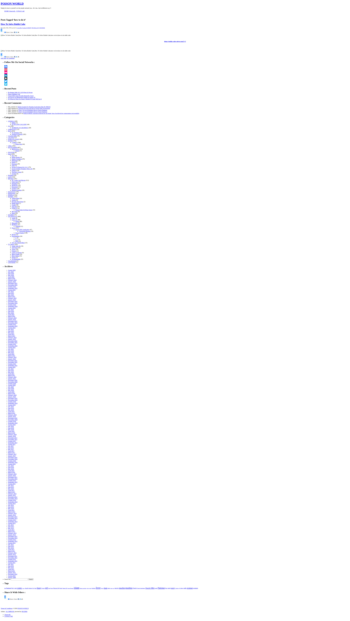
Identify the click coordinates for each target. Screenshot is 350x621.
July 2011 (11, 564)
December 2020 (12, 380)
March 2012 (11, 551)
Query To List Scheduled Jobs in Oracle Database (33, 110)
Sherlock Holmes (17, 190)
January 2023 (12, 339)
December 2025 (12, 283)
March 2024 (11, 316)
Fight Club (15, 182)
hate (52, 588)
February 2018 (12, 434)
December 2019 (12, 398)
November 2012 (12, 538)
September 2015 (12, 482)
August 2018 (11, 424)
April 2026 (11, 277)
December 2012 (12, 536)
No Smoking (15, 132)
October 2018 (12, 421)
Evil (33, 588)
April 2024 (11, 314)
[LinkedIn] (176, 75)
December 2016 (12, 457)
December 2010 (12, 574)
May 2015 (11, 489)
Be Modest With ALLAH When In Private (20, 92)
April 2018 (11, 431)
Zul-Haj (14, 174)
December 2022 (12, 341)
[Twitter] (176, 81)
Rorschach (15, 187)
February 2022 (12, 357)
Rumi (13, 213)
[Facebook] (176, 66)
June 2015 (11, 487)
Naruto (14, 257)
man (105, 588)
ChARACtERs (12, 136)
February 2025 (12, 298)
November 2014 (12, 498)
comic (19, 588)
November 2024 (12, 303)
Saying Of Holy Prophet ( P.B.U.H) (22, 169)
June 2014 (11, 507)
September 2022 (12, 346)
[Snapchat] (176, 78)
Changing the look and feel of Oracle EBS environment (34, 108)
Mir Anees (15, 211)
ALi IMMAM (10, 611)
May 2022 (11, 352)
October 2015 (12, 480)
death (26, 588)
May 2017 (11, 449)
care (15, 588)
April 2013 (11, 530)
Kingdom (10, 175)
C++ (16, 239)
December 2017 (12, 438)
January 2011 (12, 572)
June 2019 (11, 408)
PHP (16, 241)
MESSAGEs (15, 149)
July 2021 (11, 369)
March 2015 (11, 492)
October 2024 (12, 305)
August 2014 (11, 503)
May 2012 (11, 548)
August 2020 (11, 385)
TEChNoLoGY (35, 28)
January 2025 (12, 300)
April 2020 (11, 392)
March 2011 (11, 571)
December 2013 (12, 516)
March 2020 (11, 393)
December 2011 (12, 556)
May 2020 (11, 390)
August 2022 (11, 347)
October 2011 (12, 559)
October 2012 (12, 539)
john (88, 588)
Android (17, 226)
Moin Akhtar (15, 256)
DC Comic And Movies (18, 180)
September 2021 (12, 365)
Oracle (13, 228)
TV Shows (11, 244)
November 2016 (12, 459)
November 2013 (12, 518)
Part (166, 588)
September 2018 (12, 423)
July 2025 (11, 291)
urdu (184, 588)
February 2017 (12, 454)
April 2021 (11, 374)
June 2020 (11, 388)
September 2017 (12, 443)
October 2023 (12, 324)
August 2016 (11, 464)
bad (5, 588)
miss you (112, 588)
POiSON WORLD (12, 3)
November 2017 (12, 439)
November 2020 (12, 382)
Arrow (13, 249)
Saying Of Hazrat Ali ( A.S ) (20, 167)
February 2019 (12, 415)
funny (39, 588)
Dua (13, 155)
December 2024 (12, 301)
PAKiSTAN (11, 192)
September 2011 (12, 561)
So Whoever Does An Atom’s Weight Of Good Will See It (25, 99)
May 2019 (11, 410)
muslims (128, 588)
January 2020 (12, 397)
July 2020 (11, 387)
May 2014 (11, 508)
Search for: (7, 579)
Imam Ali (65, 588)
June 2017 (11, 447)
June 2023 (11, 331)
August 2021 (11, 367)
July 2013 (11, 525)
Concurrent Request (24, 231)
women (195, 588)
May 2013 (11, 528)
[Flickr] (176, 72)
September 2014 (12, 502)
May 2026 (11, 275)
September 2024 (12, 306)
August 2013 (11, 523)
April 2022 (11, 354)
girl (46, 588)
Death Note (18, 144)
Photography (11, 193)
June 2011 (11, 566)
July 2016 (11, 466)
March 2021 (11, 375)
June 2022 (11, 351)
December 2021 (12, 360)
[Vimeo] (176, 84)
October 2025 (12, 286)
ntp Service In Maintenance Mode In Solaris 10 (21, 97)
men (109, 588)
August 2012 (11, 543)
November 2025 (12, 285)
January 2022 (12, 359)
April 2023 (11, 334)
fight (35, 588)
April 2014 (11, 510)
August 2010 (11, 576)
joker (90, 588)
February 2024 (12, 318)
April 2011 (11, 569)
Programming (16, 236)
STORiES (11, 215)
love (98, 587)
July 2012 (11, 544)
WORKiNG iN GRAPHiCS (20, 128)
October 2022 (12, 344)
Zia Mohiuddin (16, 259)
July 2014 (11, 505)
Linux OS (14, 220)
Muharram (15, 160)
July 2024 (11, 309)
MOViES (10, 178)
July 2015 (11, 485)
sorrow (177, 588)
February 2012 (12, 553)
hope (60, 588)
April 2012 (11, 549)
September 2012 (12, 541)
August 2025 (11, 290)
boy (12, 588)
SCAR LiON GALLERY (19, 124)
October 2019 (12, 401)
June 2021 (11, 370)
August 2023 (11, 328)
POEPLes (11, 195)
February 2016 (12, 474)
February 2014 (12, 513)
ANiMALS (11, 121)
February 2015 (12, 493)
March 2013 (11, 531)
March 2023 (11, 336)
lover (102, 588)
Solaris (17, 221)
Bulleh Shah (15, 203)
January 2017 (12, 456)
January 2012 (12, 554)
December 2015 (12, 477)
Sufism (14, 170)
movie (117, 588)
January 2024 (12, 319)
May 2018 (11, 429)
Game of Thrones (17, 252)
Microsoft (14, 223)
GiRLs (10, 146)
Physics (14, 234)
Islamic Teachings (17, 159)
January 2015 (12, 495)
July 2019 (11, 406)
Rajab (13, 162)
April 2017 (11, 451)
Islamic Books (16, 157)
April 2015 (11, 490)
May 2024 (11, 313)
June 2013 (11, 526)
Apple (13, 218)
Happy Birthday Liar (14, 94)
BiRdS (14, 123)
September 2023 (12, 326)
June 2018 (11, 428)
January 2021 (12, 378)
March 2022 (11, 355)
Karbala (94, 588)
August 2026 (11, 270)
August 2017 (11, 444)
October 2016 (12, 461)
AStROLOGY (12, 129)
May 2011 (11, 567)
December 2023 (12, 321)
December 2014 (12, 497)
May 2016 (11, 469)
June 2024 (11, 311)
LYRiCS (14, 208)
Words (17, 151)
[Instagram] (176, 69)
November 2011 (12, 558)
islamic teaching (83, 588)
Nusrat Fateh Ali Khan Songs (23, 210)
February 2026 (12, 280)
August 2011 (11, 562)
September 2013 (12, 521)
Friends (14, 251)
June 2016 (11, 467)
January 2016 (12, 475)
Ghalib (14, 205)
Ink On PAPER (12, 147)
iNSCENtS (11, 152)
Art (9, 126)
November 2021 (12, 362)
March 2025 (11, 296)
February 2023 (12, 337)
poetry (173, 588)
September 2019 (12, 403)
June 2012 (11, 546)
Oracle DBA (149, 588)
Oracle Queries (19, 233)
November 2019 (12, 400)
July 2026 (11, 272)
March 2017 (11, 452)
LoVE (10, 177)
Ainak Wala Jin (16, 246)
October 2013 (12, 520)
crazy (23, 588)
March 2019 (11, 413)
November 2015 (12, 479)
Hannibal (14, 183)
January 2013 (12, 535)
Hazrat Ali (56, 588)
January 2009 (12, 577)
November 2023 (12, 323)
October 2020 (12, 383)
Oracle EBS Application (22, 229)
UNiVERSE (42, 28)
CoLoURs (19, 28)
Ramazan (14, 164)
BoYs (9, 131)
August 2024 (11, 308)
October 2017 (12, 441)
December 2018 (12, 418)
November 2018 (12, 420)
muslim (122, 588)
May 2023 (11, 332)
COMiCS (14, 142)
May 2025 (11, 295)
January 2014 (12, 515)
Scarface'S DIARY (26, 28)
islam (76, 587)
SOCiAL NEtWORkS (18, 243)
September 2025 (12, 288)
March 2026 (11, 278)
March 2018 (11, 433)
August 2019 (11, 405)
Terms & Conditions (6, 608)
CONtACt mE (8, 616)
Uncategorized (12, 261)
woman (190, 588)
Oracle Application (141, 588)
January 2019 (12, 416)
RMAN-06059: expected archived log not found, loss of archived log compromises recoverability (51, 113)
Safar (13, 165)
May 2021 (11, 372)
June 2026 (11, 273)
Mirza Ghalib (15, 254)
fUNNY (10, 141)
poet (169, 588)
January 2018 (12, 436)
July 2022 (11, 349)
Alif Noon (15, 247)
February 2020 (12, 395)
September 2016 (12, 462)
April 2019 (11, 411)
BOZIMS (24, 611)
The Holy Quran (16, 172)
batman (8, 588)
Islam (9, 154)
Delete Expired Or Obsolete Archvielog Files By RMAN (34, 107)
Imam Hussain (70, 588)
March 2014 (11, 512)
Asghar (14, 200)
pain (156, 588)
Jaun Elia (14, 206)
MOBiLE (14, 224)
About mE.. (7, 614)
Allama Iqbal (15, 198)
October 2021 (12, 364)
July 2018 (11, 426)
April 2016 (11, 470)
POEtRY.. (11, 197)
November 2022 (12, 342)
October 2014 (12, 500)
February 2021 (12, 377)
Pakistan (161, 588)
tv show (181, 588)
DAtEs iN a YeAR (13, 139)
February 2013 (12, 533)
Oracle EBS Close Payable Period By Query (21, 96)
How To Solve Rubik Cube (13, 24)
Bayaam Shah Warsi (17, 201)
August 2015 (11, 484)
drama (30, 588)
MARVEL (15, 185)
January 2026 (12, 282)
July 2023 (11, 329)
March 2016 (11, 472)
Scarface (14, 188)
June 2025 (11, 293)
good (49, 588)
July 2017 (11, 446)
